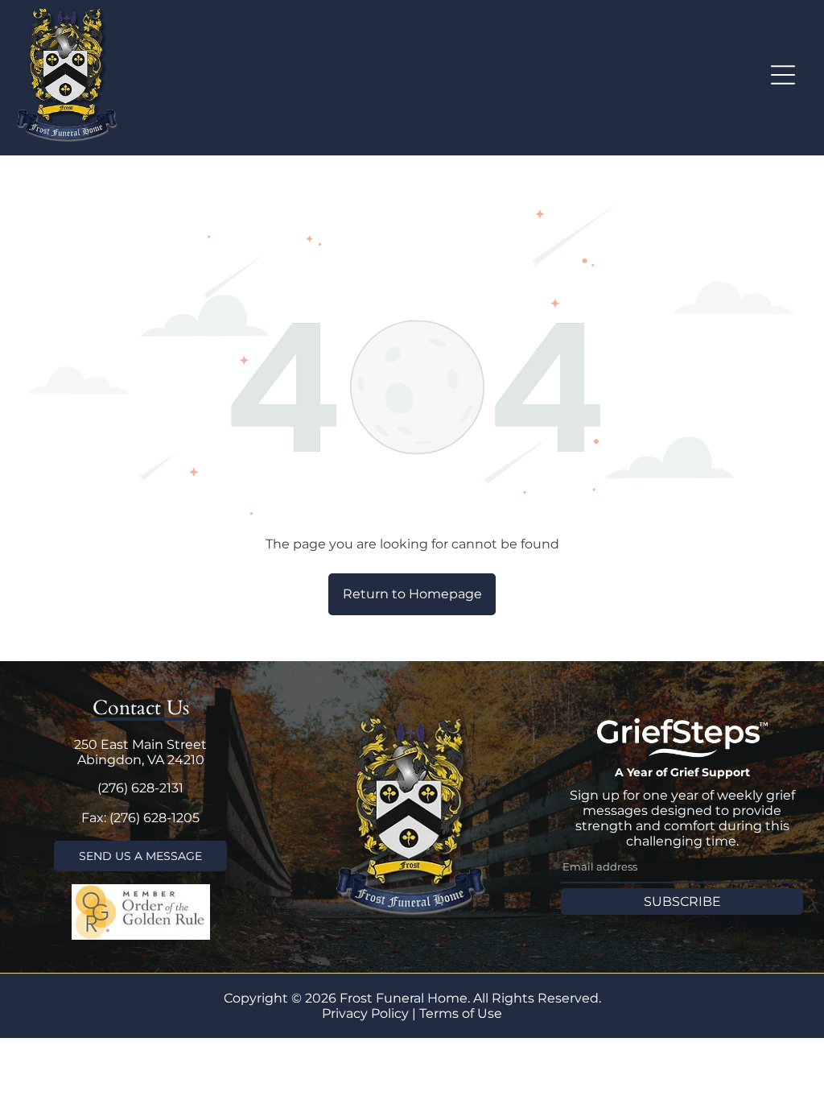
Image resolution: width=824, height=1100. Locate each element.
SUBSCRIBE (682, 901)
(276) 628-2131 (140, 788)
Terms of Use (460, 1013)
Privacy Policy (365, 1013)
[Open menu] (783, 75)
